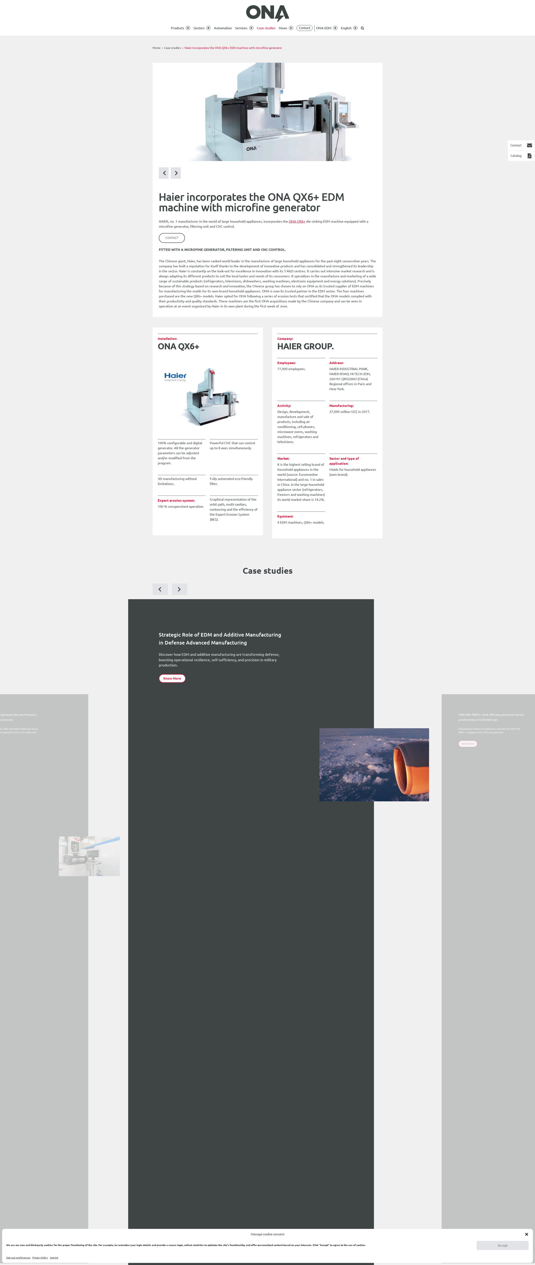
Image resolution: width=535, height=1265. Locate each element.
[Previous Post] (176, 173)
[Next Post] (164, 173)
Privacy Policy (40, 1257)
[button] (527, 1234)
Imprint (54, 1257)
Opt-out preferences (18, 1257)
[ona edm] (267, 13)
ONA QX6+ (297, 221)
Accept (502, 1245)
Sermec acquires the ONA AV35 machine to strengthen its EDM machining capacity (287, 749)
